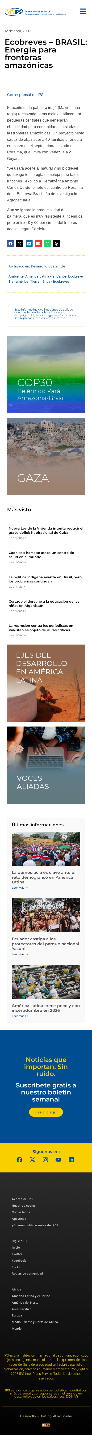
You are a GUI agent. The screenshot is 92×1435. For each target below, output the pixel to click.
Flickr (16, 1267)
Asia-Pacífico (22, 1309)
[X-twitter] (32, 1159)
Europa (17, 1315)
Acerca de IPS (22, 1199)
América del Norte (25, 1302)
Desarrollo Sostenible (48, 266)
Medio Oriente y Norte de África (35, 1322)
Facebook (19, 1260)
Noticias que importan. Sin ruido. (46, 1066)
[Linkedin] (71, 1159)
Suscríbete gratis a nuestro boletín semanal (46, 1092)
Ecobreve (75, 276)
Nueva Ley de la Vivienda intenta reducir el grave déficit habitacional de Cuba (46, 530)
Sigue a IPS (20, 1241)
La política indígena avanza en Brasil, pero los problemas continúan (45, 579)
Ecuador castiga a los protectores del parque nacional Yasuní (45, 944)
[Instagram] (45, 1159)
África (16, 1289)
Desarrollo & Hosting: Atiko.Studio (46, 1416)
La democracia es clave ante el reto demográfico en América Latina (43, 877)
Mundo (17, 1328)
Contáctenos (21, 1212)
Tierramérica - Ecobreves (50, 281)
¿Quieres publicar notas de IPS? (35, 1225)
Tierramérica (18, 281)
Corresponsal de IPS (25, 94)
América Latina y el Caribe (46, 276)
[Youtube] (58, 1159)
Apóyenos (19, 1218)
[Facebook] (19, 1159)
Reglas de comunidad (27, 1273)
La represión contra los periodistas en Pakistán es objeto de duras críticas (41, 627)
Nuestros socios (24, 1205)
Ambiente (16, 276)
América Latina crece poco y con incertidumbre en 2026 (46, 1008)
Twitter (17, 1254)
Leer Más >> (17, 538)
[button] (10, 243)
